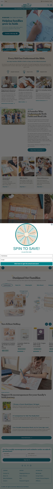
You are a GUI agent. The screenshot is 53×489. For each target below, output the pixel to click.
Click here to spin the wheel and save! (26, 264)
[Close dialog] (52, 224)
